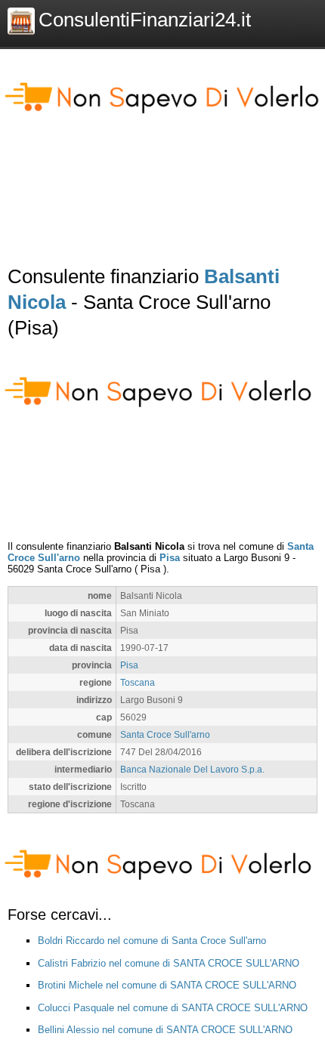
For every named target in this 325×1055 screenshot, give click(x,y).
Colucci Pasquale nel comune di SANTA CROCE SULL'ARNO (173, 1007)
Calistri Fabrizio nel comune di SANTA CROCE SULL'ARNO (168, 963)
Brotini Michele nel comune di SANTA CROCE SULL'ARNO (167, 985)
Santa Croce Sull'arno (165, 734)
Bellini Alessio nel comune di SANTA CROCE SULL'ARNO (165, 1029)
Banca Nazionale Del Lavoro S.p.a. (192, 769)
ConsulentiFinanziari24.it (145, 19)
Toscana (137, 682)
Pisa (169, 557)
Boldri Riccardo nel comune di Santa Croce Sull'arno (152, 940)
